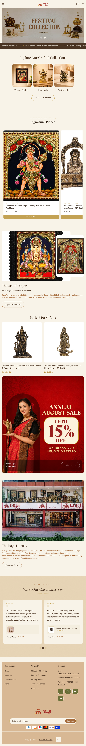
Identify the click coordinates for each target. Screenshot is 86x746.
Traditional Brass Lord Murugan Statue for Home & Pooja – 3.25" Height (21, 366)
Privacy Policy (37, 679)
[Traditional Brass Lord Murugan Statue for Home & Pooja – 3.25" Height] (22, 342)
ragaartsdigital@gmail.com (68, 673)
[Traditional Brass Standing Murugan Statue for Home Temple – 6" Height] (64, 342)
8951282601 (75, 678)
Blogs (6, 684)
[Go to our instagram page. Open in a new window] (68, 691)
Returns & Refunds (38, 675)
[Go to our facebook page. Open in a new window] (60, 691)
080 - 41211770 (67, 682)
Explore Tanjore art (13, 305)
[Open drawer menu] (3, 4)
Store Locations (10, 679)
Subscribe (70, 721)
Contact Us (35, 688)
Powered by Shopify (46, 740)
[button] (41, 38)
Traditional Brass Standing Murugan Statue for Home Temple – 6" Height (62, 366)
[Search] (77, 4)
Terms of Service (38, 684)
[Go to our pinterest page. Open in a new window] (60, 698)
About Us (8, 675)
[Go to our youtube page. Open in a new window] (75, 691)
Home (6, 671)
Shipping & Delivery (39, 671)
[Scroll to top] (58, 739)
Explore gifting (70, 465)
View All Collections (43, 98)
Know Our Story (11, 565)
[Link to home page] (43, 711)
